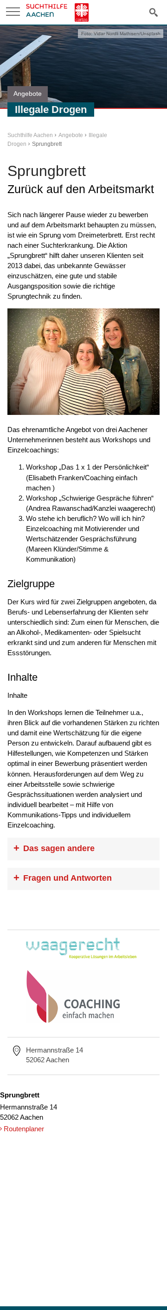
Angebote (70, 135)
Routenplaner (24, 1129)
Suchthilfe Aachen (30, 135)
